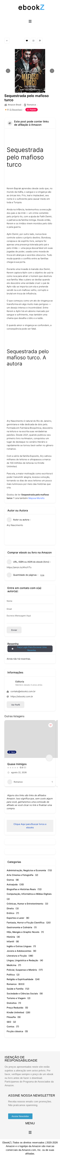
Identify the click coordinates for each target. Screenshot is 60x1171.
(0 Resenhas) (15, 110)
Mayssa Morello (36, 498)
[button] (30, 21)
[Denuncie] (40, 40)
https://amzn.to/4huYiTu (19, 567)
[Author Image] (49, 757)
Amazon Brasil (14, 104)
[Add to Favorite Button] (50, 725)
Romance (31, 104)
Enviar (14, 630)
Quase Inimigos (17, 764)
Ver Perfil (15, 705)
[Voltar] (7, 40)
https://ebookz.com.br (21, 696)
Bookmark (27, 40)
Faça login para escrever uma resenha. (32, 648)
